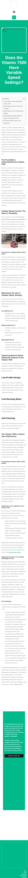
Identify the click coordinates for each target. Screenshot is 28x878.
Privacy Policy (23, 875)
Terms (25, 872)
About (25, 870)
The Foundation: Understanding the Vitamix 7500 (13, 102)
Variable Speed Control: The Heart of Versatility (13, 107)
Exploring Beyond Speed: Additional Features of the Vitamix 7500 (13, 117)
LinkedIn (24, 877)
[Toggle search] (14, 17)
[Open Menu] (14, 12)
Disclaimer (24, 874)
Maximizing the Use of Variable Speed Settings (13, 112)
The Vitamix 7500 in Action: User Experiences (12, 122)
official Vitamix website (15, 552)
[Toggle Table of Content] (23, 99)
